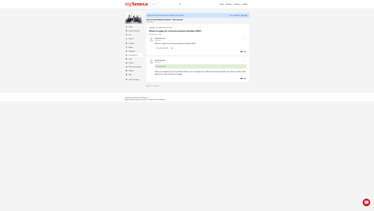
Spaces (237, 4)
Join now (244, 15)
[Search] (180, 4)
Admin (245, 4)
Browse (229, 4)
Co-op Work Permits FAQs (164, 27)
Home (222, 4)
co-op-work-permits (162, 48)
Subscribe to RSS (155, 34)
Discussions (177, 19)
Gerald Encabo (160, 38)
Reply (244, 51)
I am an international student (158, 19)
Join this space (134, 79)
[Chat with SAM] (366, 202)
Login (149, 15)
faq (172, 48)
